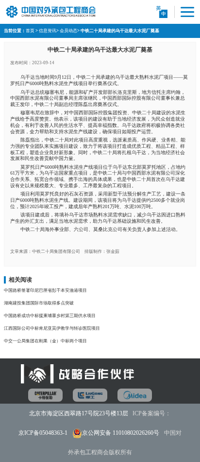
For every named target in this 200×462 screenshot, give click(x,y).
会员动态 (68, 30)
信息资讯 (47, 30)
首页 (30, 30)
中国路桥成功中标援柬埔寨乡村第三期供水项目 (50, 315)
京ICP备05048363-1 (42, 432)
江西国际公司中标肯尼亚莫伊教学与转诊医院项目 (52, 328)
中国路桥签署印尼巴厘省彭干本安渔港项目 (45, 290)
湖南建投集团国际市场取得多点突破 (39, 303)
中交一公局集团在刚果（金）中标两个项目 (45, 340)
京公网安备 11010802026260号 (120, 432)
